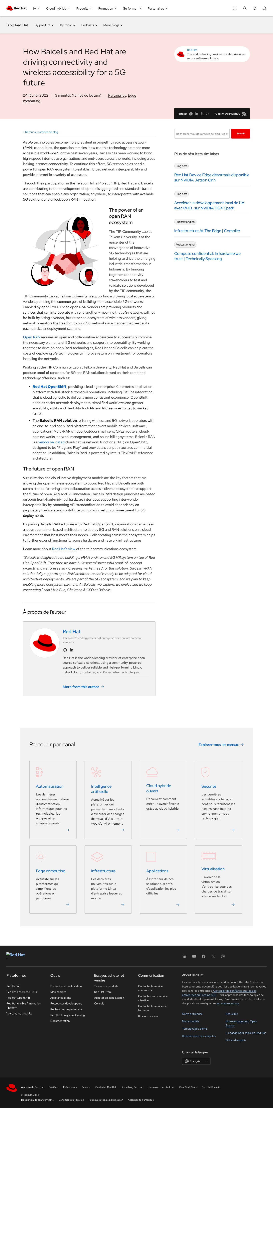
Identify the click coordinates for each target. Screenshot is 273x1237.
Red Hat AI (13, 986)
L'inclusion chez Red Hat (160, 1087)
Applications (157, 871)
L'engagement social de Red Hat (246, 1033)
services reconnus (228, 1003)
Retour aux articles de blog (41, 132)
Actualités (232, 1014)
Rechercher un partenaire (66, 1009)
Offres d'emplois (236, 1040)
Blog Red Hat (17, 25)
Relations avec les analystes (199, 1036)
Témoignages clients (194, 1028)
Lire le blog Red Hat (132, 1087)
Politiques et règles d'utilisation (106, 1099)
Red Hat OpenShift (49, 386)
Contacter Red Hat (105, 1087)
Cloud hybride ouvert (158, 788)
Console (99, 1003)
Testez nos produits (106, 986)
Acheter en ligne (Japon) (109, 997)
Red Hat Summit (211, 1087)
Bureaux (86, 1087)
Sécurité (208, 786)
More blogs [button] (111, 25)
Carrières (53, 1087)
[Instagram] (222, 958)
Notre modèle (190, 1021)
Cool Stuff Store (188, 1087)
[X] (213, 958)
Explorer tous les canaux (218, 744)
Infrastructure (103, 871)
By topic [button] (66, 25)
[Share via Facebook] (190, 113)
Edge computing (50, 871)
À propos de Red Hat (32, 1087)
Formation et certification (66, 986)
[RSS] (244, 113)
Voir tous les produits (19, 1013)
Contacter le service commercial (150, 988)
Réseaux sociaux (148, 1016)
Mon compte (58, 992)
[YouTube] (194, 958)
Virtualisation (213, 869)
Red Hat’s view (63, 549)
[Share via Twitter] (202, 113)
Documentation (60, 1021)
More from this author (81, 686)
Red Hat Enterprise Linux (22, 992)
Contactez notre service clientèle (153, 998)
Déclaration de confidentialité (37, 1099)
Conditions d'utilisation (71, 1099)
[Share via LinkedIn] (196, 113)
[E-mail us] (207, 113)
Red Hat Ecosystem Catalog (67, 1015)
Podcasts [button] (87, 25)
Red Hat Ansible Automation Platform (23, 1005)
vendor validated (51, 442)
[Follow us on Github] (65, 650)
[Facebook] (203, 958)
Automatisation (50, 786)
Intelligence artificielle (101, 789)
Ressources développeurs (66, 1003)
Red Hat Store (103, 992)
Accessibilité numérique (141, 1099)
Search (241, 133)
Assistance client (60, 997)
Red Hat (192, 50)
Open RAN (31, 337)
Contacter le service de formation (152, 1008)
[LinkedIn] (184, 958)
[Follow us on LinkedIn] (71, 650)
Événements (70, 1087)
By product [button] (42, 25)
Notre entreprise (192, 1014)
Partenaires (117, 95)
